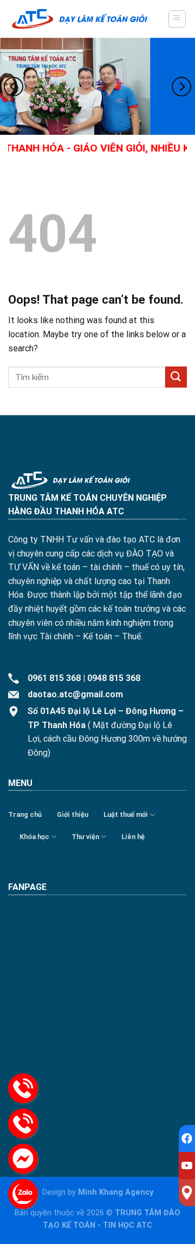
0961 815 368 (54, 678)
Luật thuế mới (125, 814)
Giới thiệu (72, 814)
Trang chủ (25, 814)
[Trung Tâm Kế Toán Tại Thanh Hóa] (79, 18)
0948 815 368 (113, 678)
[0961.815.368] (23, 1088)
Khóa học (34, 837)
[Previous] (13, 86)
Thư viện (85, 837)
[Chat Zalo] (23, 1194)
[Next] (181, 86)
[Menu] (177, 19)
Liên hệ (133, 837)
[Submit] (176, 377)
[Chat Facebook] (23, 1159)
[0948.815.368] (23, 1123)
